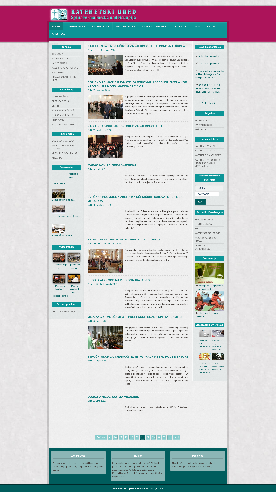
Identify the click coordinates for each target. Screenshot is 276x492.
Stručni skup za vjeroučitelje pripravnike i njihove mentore (138, 356)
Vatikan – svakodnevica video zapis (218, 367)
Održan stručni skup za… (63, 200)
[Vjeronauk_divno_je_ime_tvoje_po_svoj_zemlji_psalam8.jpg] (209, 273)
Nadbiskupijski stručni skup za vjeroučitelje (125, 126)
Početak (101, 437)
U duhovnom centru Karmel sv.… (66, 217)
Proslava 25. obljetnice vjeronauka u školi (124, 239)
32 (148, 437)
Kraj (176, 437)
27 (120, 437)
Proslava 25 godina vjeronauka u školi (120, 280)
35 (164, 437)
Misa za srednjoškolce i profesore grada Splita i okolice (136, 317)
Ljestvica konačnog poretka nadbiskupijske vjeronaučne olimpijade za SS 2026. (209, 74)
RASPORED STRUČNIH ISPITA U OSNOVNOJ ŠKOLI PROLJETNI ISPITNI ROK (209, 88)
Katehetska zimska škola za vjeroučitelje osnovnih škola (136, 46)
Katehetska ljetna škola (209, 56)
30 (137, 437)
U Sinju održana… (60, 183)
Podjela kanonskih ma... (74, 289)
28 (126, 437)
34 (158, 437)
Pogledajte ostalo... (61, 296)
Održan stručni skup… (62, 235)
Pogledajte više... (210, 103)
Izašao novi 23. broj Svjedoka (112, 165)
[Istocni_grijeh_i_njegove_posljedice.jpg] (209, 301)
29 (131, 437)
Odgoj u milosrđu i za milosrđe (113, 396)
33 (153, 437)
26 (115, 437)
